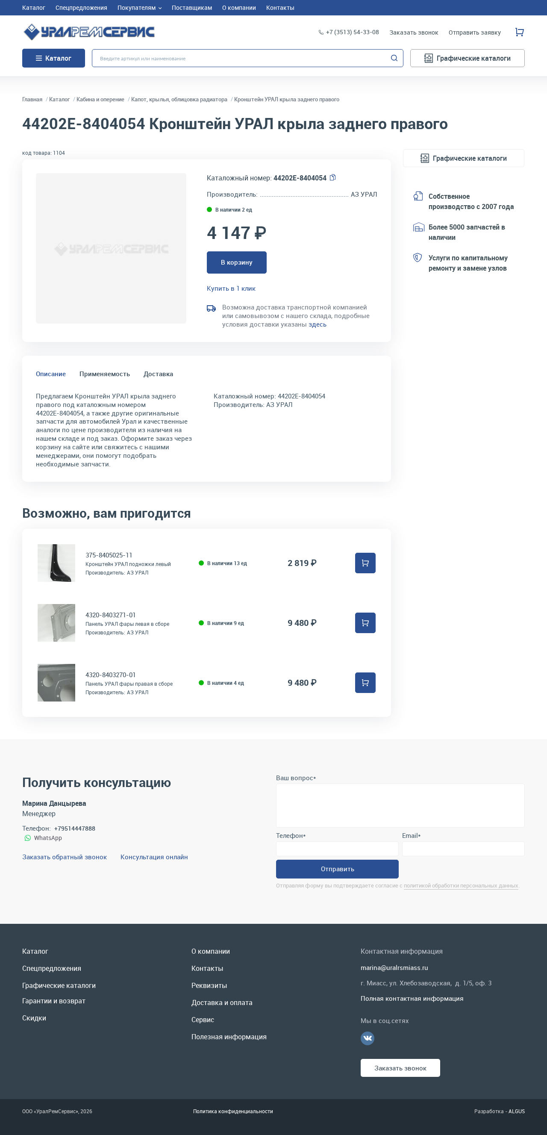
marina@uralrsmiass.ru (394, 967)
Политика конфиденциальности (233, 1111)
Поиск (394, 58)
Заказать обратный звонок (64, 856)
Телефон (291, 835)
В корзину (237, 262)
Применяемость (104, 373)
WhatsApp (48, 838)
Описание (51, 373)
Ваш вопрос (296, 777)
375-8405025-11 (108, 555)
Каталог (58, 58)
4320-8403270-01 (110, 674)
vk (367, 1038)
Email (411, 835)
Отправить (337, 868)
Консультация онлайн (154, 856)
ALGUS (517, 1111)
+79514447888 (74, 828)
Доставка (158, 373)
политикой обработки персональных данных (461, 885)
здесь (317, 324)
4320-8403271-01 (110, 614)
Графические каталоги (474, 58)
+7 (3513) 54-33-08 (352, 32)
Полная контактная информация (412, 998)
